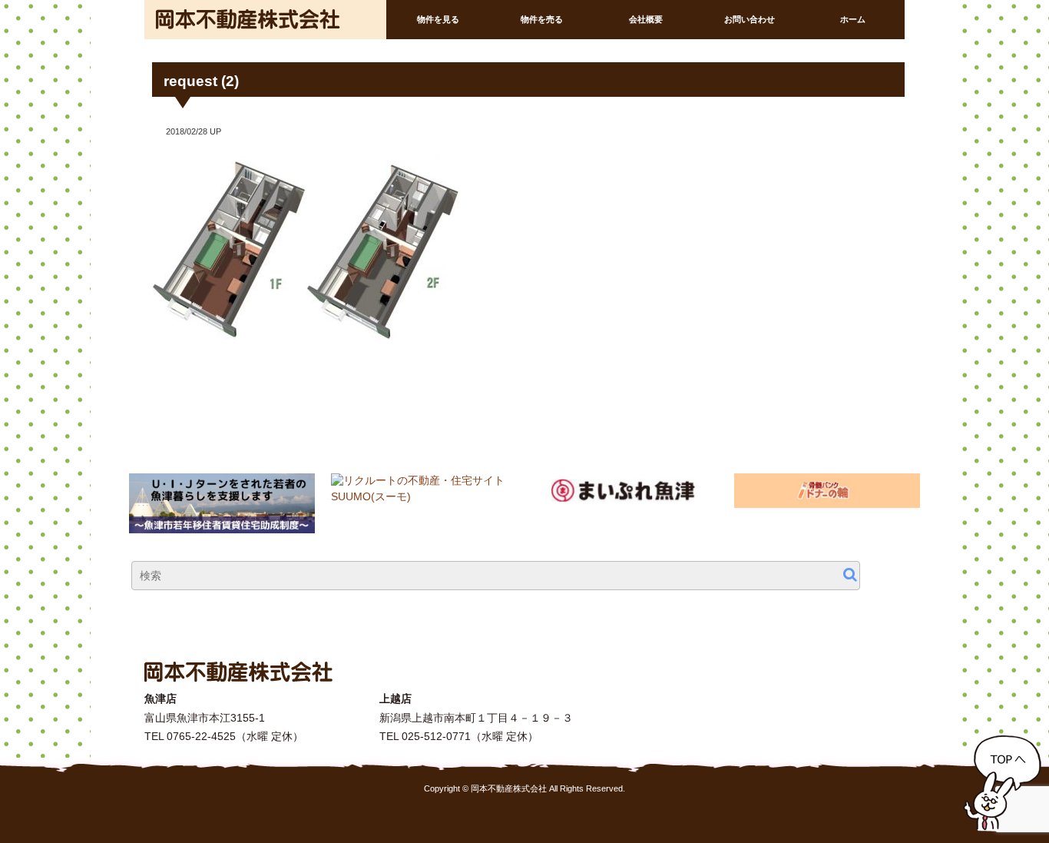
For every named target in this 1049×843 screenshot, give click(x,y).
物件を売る (542, 19)
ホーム (852, 19)
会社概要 (646, 19)
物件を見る (438, 19)
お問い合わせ (749, 19)
